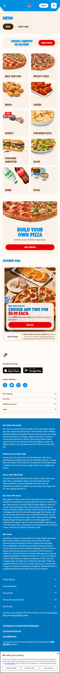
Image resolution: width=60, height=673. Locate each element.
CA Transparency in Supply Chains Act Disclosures (21, 625)
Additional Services (9, 404)
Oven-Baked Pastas (42, 133)
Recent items (23, 26)
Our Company (8, 393)
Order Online (46, 42)
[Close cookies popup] (58, 653)
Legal (5, 409)
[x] (18, 385)
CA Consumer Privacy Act (12, 631)
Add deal (30, 324)
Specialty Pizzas (41, 76)
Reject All (30, 668)
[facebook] (5, 385)
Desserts (9, 133)
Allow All (49, 668)
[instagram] (11, 385)
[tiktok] (25, 385)
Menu (8, 26)
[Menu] (4, 5)
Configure (11, 668)
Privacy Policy (10, 663)
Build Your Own (13, 76)
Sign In (43, 5)
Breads (8, 104)
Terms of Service (17, 615)
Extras (36, 190)
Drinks (8, 190)
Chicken (37, 104)
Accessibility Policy (9, 636)
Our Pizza (6, 399)
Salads (36, 161)
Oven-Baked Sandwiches (11, 160)
